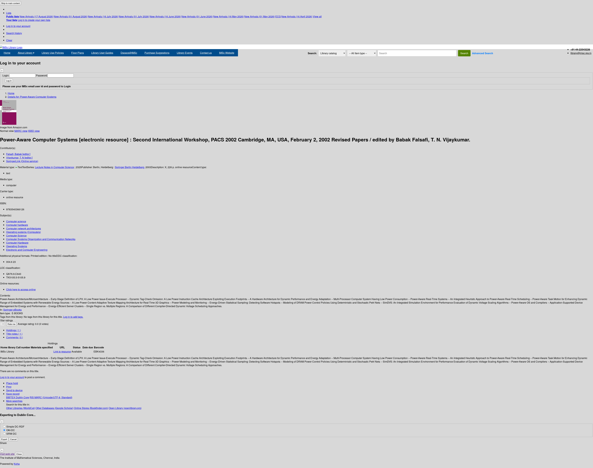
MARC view (20, 131)
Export (4, 439)
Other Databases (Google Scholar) (54, 408)
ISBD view (34, 131)
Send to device (14, 390)
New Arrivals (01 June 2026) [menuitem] (197, 16)
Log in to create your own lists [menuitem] (34, 20)
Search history (14, 33)
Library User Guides (102, 53)
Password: (42, 75)
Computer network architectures (23, 228)
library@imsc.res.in (580, 53)
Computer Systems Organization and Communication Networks (40, 239)
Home (7, 53)
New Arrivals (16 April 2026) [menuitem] (296, 16)
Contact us (206, 53)
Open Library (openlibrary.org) (125, 408)
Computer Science (16, 235)
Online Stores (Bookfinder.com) (91, 408)
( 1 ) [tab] (13, 330)
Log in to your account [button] (12, 377)
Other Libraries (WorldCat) (20, 408)
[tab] (14, 334)
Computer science (16, 221)
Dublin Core (22, 397)
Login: (5, 75)
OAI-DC (10, 430)
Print (8, 386)
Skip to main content (10, 3)
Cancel (13, 439)
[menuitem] (12, 16)
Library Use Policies (53, 53)
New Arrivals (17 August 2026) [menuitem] (36, 16)
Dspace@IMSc (129, 53)
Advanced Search (482, 53)
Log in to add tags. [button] (73, 317)
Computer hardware (17, 225)
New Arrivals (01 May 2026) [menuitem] (259, 16)
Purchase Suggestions (157, 53)
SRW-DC (11, 433)
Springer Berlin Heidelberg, (130, 167)
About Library (26, 53)
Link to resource (62, 351)
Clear (9, 40)
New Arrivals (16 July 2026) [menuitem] (103, 16)
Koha (17, 464)
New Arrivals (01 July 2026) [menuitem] (134, 16)
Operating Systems (16, 246)
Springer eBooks (12, 309)
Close (19, 454)
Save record (12, 394)
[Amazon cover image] (8, 124)
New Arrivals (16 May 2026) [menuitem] (228, 16)
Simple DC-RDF (15, 426)
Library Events (185, 53)
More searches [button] (14, 401)
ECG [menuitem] (278, 16)
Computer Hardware (17, 242)
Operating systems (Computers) (23, 232)
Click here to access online (21, 289)
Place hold (12, 383)
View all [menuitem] (317, 16)
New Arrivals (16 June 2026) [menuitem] (165, 16)
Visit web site (7, 454)
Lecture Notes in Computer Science (54, 167)
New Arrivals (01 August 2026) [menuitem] (70, 16)
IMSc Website (226, 53)
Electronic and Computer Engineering (26, 250)
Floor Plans (77, 53)
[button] (8, 13)
